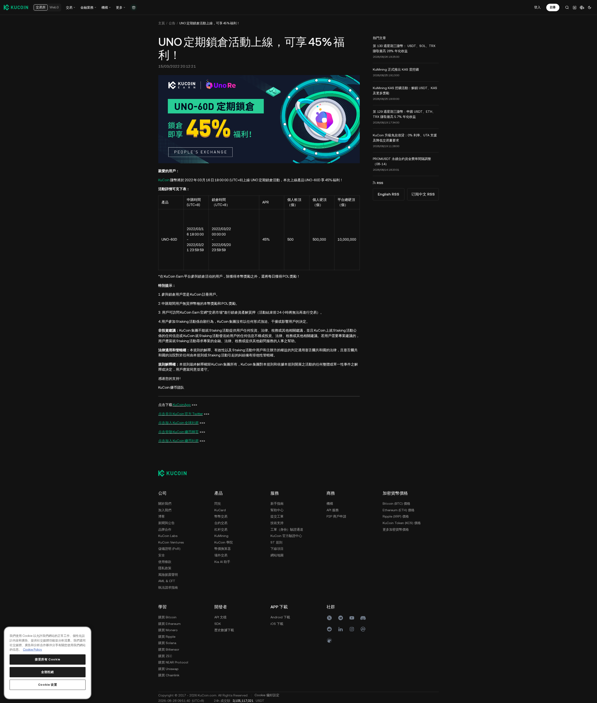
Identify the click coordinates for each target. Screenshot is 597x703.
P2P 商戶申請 (336, 516)
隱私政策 (164, 568)
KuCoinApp (182, 405)
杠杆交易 (220, 529)
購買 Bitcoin (167, 617)
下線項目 (277, 549)
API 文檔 (220, 617)
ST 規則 (276, 542)
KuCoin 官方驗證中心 (286, 536)
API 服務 (333, 510)
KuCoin (164, 180)
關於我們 (164, 503)
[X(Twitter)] (329, 618)
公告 (172, 23)
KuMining (221, 536)
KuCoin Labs (167, 536)
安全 (161, 555)
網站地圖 (277, 555)
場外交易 (220, 555)
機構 (330, 503)
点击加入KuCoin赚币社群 (178, 441)
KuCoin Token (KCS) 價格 (402, 523)
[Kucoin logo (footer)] (175, 473)
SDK (217, 624)
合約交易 (220, 523)
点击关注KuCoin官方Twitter (180, 414)
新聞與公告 (166, 523)
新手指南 (277, 503)
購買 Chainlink (168, 675)
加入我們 (164, 510)
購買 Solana (167, 643)
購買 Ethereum (169, 624)
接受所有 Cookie (47, 659)
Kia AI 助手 (222, 562)
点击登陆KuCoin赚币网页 (178, 432)
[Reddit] (329, 629)
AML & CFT (166, 581)
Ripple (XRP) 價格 (396, 516)
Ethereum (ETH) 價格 (398, 510)
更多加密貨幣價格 (396, 529)
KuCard (220, 510)
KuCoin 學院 (223, 542)
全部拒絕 (47, 672)
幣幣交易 (220, 516)
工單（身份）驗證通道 (286, 529)
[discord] (363, 618)
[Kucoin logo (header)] (16, 7)
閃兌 (217, 503)
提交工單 (277, 516)
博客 (161, 516)
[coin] (329, 640)
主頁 (161, 23)
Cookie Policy (32, 649)
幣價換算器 (222, 549)
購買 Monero (168, 630)
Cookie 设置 (47, 684)
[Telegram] (340, 618)
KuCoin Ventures (171, 542)
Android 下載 (280, 617)
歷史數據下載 (224, 630)
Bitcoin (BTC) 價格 (396, 503)
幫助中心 (277, 510)
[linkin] (340, 629)
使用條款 (164, 562)
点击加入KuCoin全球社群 (178, 423)
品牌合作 (164, 529)
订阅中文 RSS (423, 194)
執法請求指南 (168, 587)
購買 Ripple (166, 636)
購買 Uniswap (168, 669)
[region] (47, 663)
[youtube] (352, 618)
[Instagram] (352, 629)
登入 (537, 7)
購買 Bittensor (168, 649)
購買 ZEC (165, 656)
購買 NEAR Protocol (173, 662)
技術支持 (277, 523)
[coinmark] (363, 629)
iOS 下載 (276, 624)
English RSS (388, 194)
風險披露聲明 (168, 574)
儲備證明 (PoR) (169, 549)
